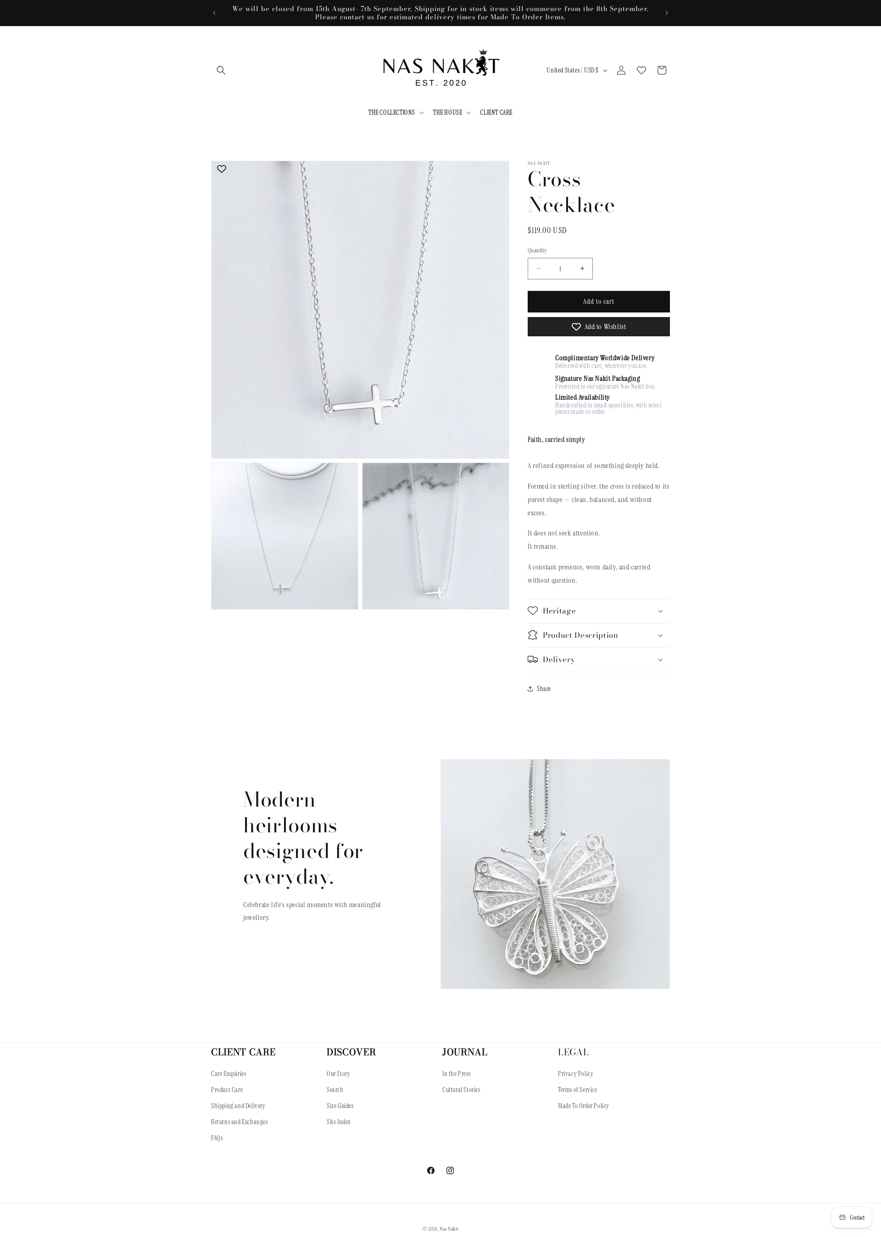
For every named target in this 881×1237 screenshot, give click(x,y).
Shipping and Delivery (238, 1106)
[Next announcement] (667, 13)
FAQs (217, 1138)
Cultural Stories (461, 1090)
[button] (221, 70)
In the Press (456, 1074)
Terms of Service (577, 1090)
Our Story (338, 1074)
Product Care (227, 1090)
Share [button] (544, 689)
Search (335, 1090)
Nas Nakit (449, 1229)
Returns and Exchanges (239, 1122)
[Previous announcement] (214, 13)
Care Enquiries (228, 1074)
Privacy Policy (575, 1074)
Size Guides (340, 1106)
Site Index (339, 1122)
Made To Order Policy (583, 1106)
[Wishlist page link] (641, 70)
